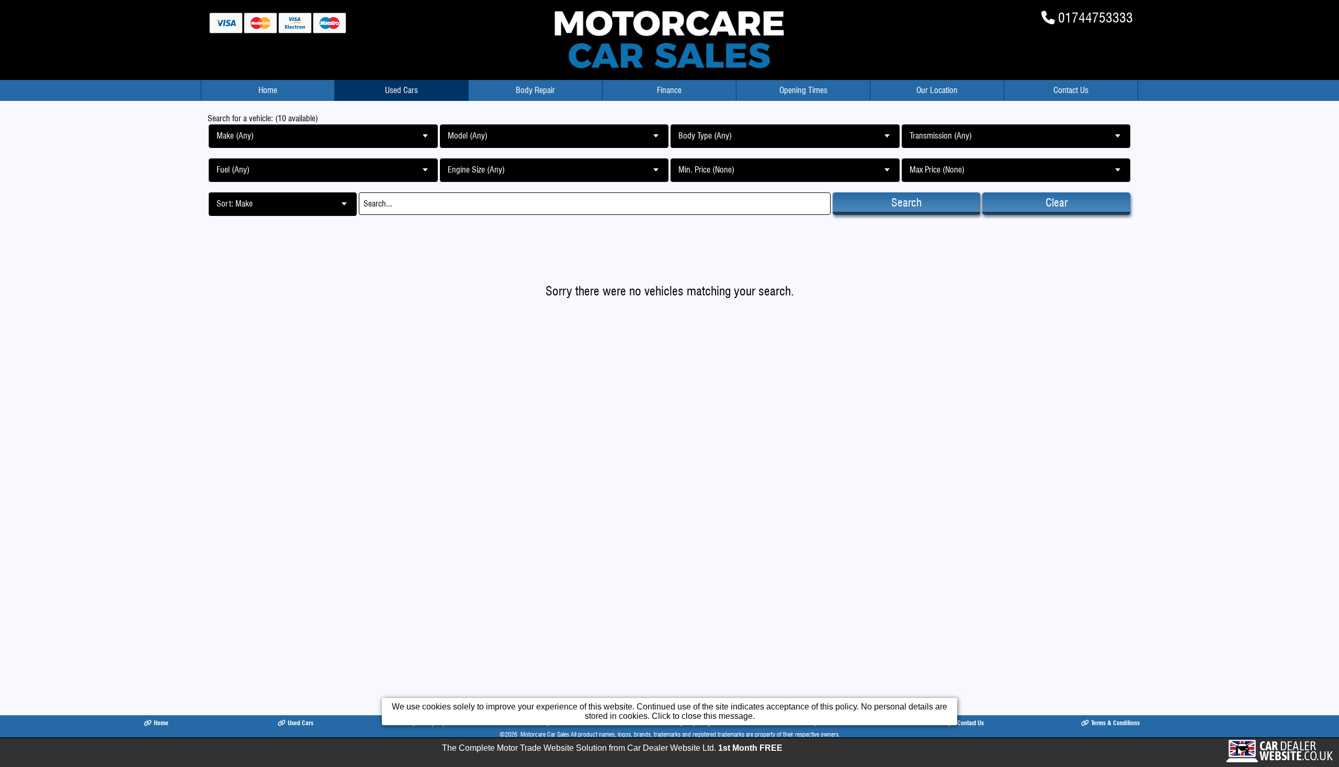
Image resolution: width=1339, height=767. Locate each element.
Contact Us (1070, 90)
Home (267, 90)
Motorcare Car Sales (544, 734)
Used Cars (401, 90)
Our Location (937, 90)
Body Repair (535, 90)
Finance (669, 90)
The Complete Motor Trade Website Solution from (612, 747)
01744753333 (1095, 17)
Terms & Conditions (1115, 723)
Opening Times (803, 90)
